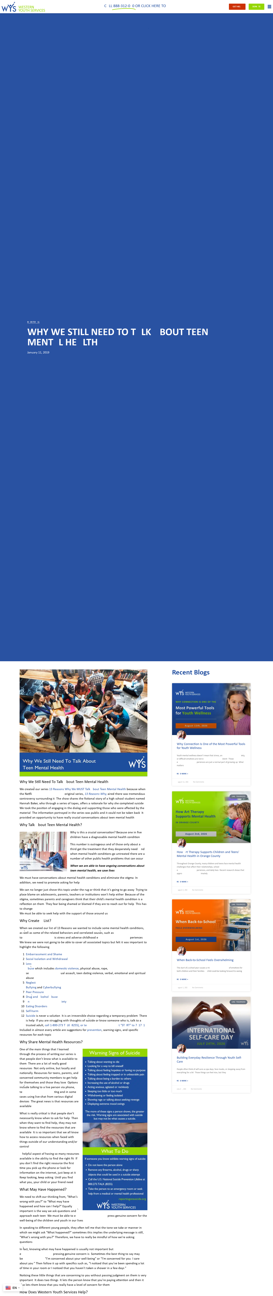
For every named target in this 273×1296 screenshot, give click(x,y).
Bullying (31, 987)
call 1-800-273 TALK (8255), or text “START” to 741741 (95, 1025)
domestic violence (67, 968)
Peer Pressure (35, 992)
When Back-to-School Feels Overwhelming (205, 960)
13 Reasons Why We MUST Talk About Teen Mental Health (87, 789)
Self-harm (32, 1011)
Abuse (30, 968)
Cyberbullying (52, 987)
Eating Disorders (36, 1006)
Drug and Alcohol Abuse (42, 997)
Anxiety (46, 1001)
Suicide (30, 1015)
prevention (94, 1030)
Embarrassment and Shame (44, 954)
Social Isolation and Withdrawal (47, 959)
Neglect (31, 982)
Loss (28, 963)
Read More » (182, 774)
